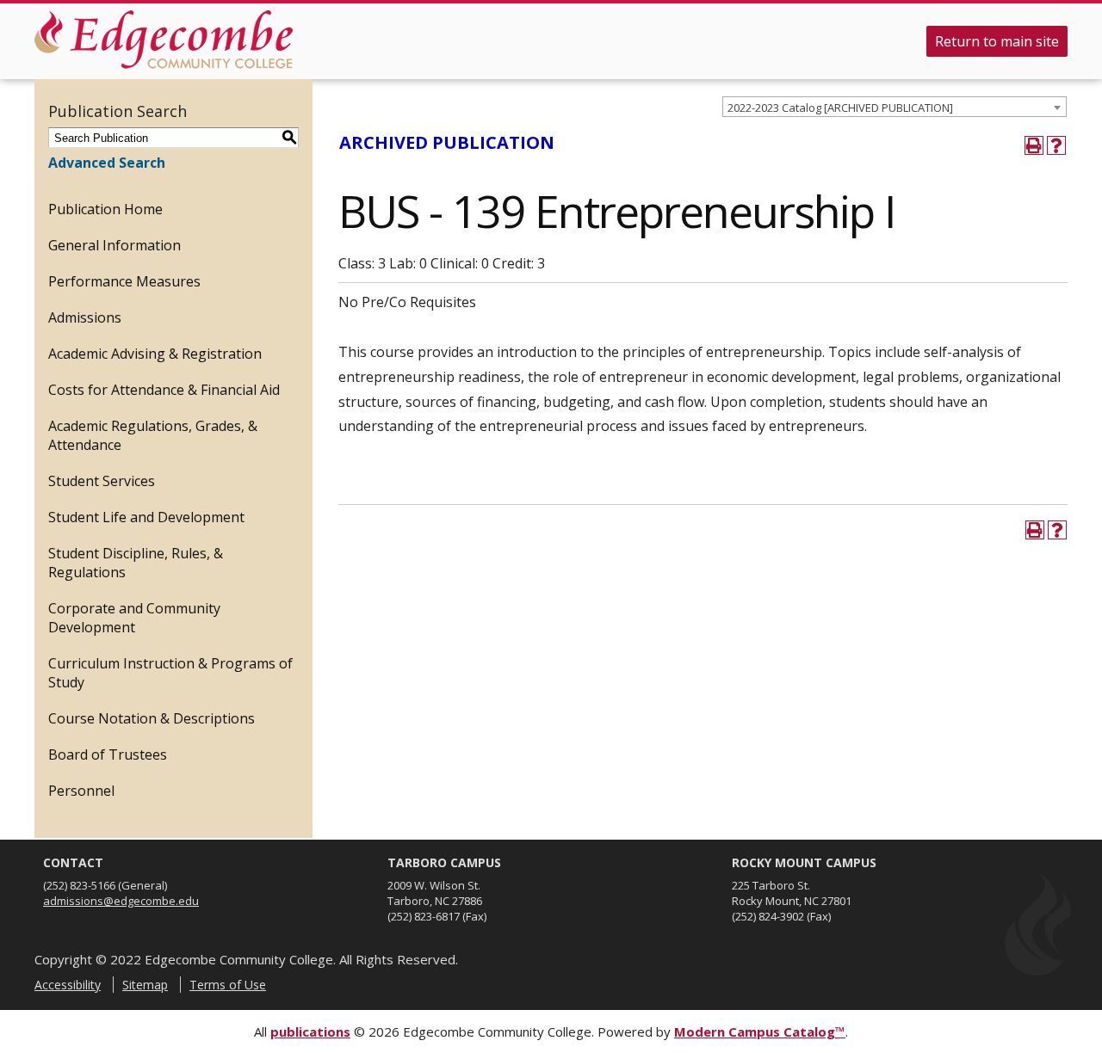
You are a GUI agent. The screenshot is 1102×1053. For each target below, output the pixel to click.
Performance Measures (124, 281)
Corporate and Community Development (134, 618)
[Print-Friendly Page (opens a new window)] (1034, 145)
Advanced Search (106, 162)
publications (310, 1031)
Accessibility (67, 984)
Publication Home (105, 209)
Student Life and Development (146, 517)
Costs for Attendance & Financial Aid (164, 389)
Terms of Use (227, 984)
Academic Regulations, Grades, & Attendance (152, 435)
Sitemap (145, 984)
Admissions (84, 317)
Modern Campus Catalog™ (759, 1031)
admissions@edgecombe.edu (121, 900)
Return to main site (997, 41)
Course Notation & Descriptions (151, 718)
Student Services (101, 480)
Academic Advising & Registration (155, 353)
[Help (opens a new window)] (1056, 145)
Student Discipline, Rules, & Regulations (135, 563)
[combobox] (894, 106)
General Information (114, 245)
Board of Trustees (107, 754)
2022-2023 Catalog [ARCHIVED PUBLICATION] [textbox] (840, 107)
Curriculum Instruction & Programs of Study (170, 673)
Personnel (81, 790)
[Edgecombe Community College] (163, 39)
